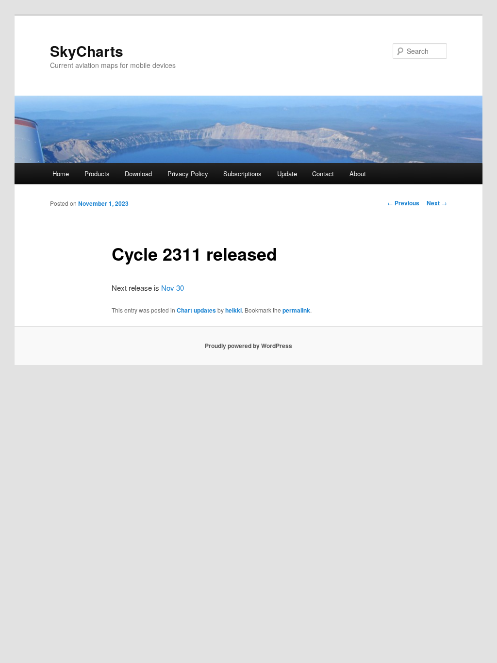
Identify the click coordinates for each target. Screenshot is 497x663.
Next (437, 203)
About (357, 173)
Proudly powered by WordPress (248, 345)
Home (60, 173)
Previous (403, 203)
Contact (323, 173)
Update (287, 173)
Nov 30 (172, 287)
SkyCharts (86, 50)
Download (138, 173)
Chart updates (196, 310)
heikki (233, 310)
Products (97, 173)
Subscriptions (242, 173)
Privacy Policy (187, 173)
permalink (296, 310)
